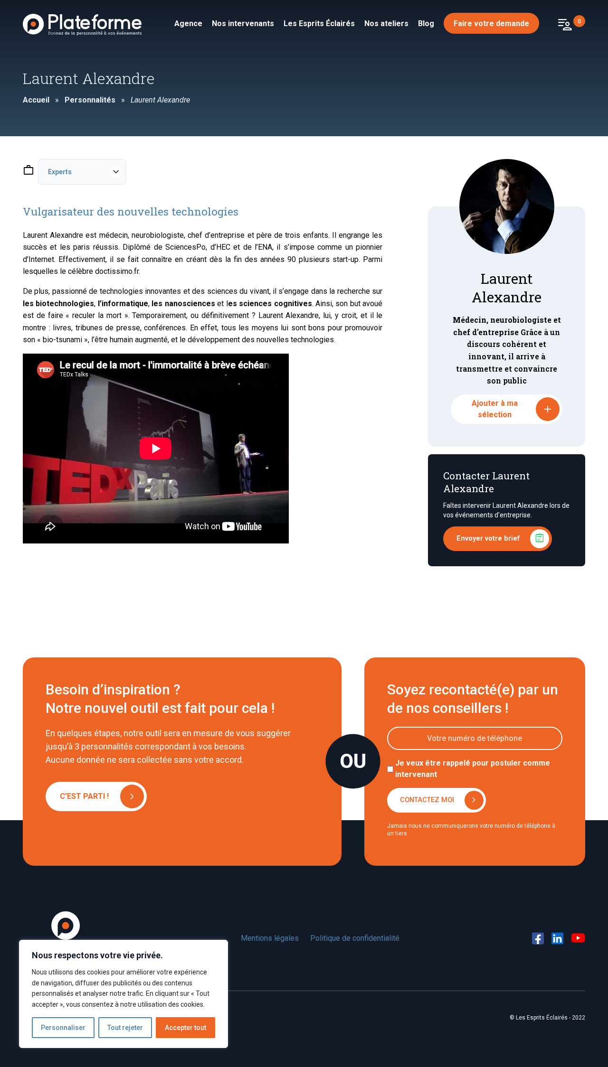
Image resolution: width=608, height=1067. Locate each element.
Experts (60, 172)
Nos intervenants (243, 23)
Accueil (36, 99)
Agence (188, 23)
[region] (123, 994)
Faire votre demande (491, 23)
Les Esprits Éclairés (319, 23)
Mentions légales (270, 938)
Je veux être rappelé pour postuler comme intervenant (472, 768)
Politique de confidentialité (354, 938)
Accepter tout (185, 1027)
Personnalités (90, 99)
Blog (426, 23)
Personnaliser (63, 1027)
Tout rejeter (125, 1027)
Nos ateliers (386, 23)
